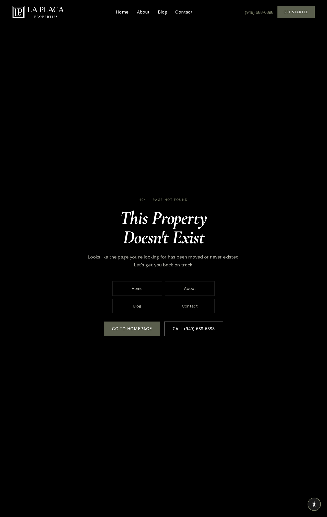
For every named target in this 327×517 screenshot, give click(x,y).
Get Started (296, 12)
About (143, 12)
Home (122, 12)
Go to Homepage (132, 328)
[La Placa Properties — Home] (38, 12)
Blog (162, 12)
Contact (184, 12)
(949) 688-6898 (259, 12)
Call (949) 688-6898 (194, 328)
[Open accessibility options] (314, 504)
